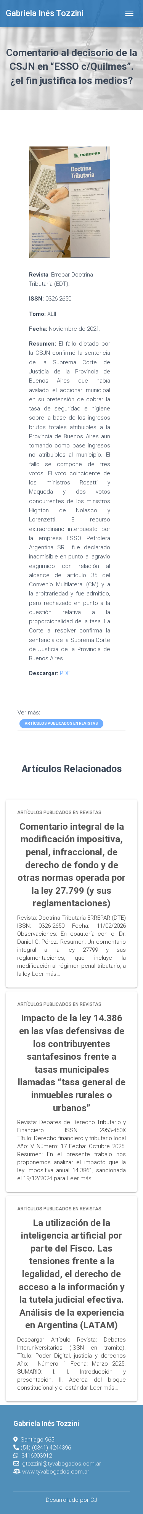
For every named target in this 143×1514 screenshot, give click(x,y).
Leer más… (46, 973)
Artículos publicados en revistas (61, 723)
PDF (65, 673)
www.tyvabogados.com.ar (55, 1471)
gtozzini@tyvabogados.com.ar (61, 1463)
